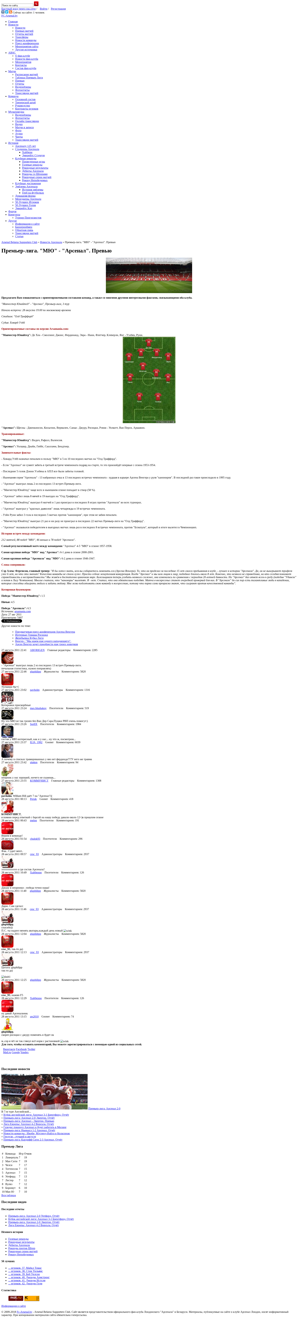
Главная (13, 21)
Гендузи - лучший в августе (19, 1136)
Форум (12, 211)
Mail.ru (7, 1052)
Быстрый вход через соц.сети (18, 8)
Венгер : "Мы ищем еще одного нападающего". (43, 641)
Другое (12, 220)
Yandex (24, 1052)
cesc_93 (34, 854)
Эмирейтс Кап (23, 208)
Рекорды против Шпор (21, 1248)
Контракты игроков (26, 108)
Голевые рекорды (32, 164)
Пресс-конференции (27, 43)
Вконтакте (9, 1049)
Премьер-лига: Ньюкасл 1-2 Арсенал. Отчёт (29, 1130)
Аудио (19, 133)
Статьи (19, 236)
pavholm (34, 689)
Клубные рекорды (25, 158)
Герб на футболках (33, 192)
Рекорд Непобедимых (35, 180)
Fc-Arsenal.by (24, 1311)
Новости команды (25, 40)
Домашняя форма (25, 195)
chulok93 (35, 838)
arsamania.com (22, 611)
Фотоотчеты (22, 90)
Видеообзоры (23, 86)
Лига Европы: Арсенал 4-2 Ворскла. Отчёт (28, 1124)
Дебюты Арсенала (33, 170)
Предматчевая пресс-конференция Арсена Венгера (45, 631)
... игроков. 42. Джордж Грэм (25, 1283)
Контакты (21, 65)
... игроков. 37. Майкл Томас (25, 1267)
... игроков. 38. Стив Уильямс (25, 1271)
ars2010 (34, 1016)
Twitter (31, 1049)
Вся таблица (8, 1195)
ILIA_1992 (36, 742)
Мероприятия (23, 62)
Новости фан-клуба (26, 58)
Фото (18, 130)
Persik (33, 799)
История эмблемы (32, 189)
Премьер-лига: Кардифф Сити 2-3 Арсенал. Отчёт (32, 1139)
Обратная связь (24, 230)
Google (16, 1052)
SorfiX (33, 724)
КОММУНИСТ (39, 780)
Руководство (22, 105)
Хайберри (36, 872)
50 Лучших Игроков (27, 202)
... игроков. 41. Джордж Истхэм (26, 1280)
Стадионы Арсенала (27, 149)
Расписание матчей (26, 74)
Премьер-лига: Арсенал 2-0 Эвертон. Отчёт (29, 1117)
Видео (19, 124)
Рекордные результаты (35, 167)
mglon (33, 820)
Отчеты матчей (24, 34)
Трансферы (21, 37)
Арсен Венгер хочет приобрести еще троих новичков (46, 644)
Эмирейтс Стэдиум (33, 155)
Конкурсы (14, 214)
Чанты (19, 136)
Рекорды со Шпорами (35, 174)
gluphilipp (35, 671)
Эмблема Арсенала (26, 186)
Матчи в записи (24, 127)
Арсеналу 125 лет (25, 146)
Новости (13, 24)
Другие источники (26, 49)
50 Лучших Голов (25, 205)
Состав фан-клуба (25, 68)
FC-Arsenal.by (9, 15)
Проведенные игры (33, 161)
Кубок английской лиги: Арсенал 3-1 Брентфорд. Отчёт (36, 1114)
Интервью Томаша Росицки (31, 634)
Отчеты (19, 83)
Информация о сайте (27, 223)
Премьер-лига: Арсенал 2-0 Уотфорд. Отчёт (33, 1215)
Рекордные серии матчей (36, 177)
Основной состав (25, 99)
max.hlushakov (38, 708)
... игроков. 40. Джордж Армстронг (29, 1277)
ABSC (12, 52)
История (13, 142)
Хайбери (27, 152)
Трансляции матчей (26, 93)
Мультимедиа (16, 111)
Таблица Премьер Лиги (29, 77)
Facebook (21, 1049)
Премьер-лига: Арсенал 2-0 (104, 1108)
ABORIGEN (37, 650)
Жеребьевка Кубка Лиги (29, 638)
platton (33, 762)
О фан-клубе (22, 55)
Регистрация (58, 8)
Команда (13, 96)
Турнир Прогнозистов (28, 217)
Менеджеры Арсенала (28, 198)
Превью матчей (24, 30)
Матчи (12, 71)
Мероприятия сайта (26, 46)
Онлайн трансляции (27, 121)
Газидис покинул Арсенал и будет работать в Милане (34, 1127)
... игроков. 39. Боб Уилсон (24, 1274)
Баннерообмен (23, 226)
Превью (19, 80)
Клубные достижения (28, 183)
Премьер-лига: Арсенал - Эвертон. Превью (28, 1120)
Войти (43, 8)
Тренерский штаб (25, 102)
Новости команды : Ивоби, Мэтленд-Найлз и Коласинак (36, 1133)
